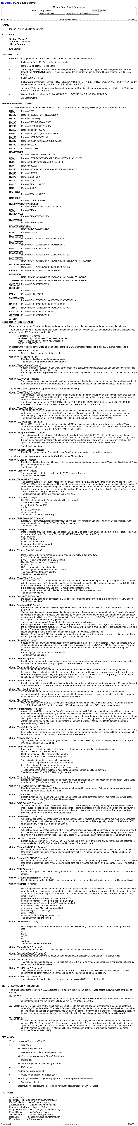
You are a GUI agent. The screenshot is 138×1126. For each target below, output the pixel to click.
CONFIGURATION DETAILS (17, 322)
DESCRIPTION (10, 54)
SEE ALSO (8, 1037)
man (95, 11)
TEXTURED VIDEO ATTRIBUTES (20, 986)
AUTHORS (8, 1092)
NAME (5, 24)
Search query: (38, 10)
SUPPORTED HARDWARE (17, 103)
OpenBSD (6, 3)
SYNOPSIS (8, 34)
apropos (102, 11)
